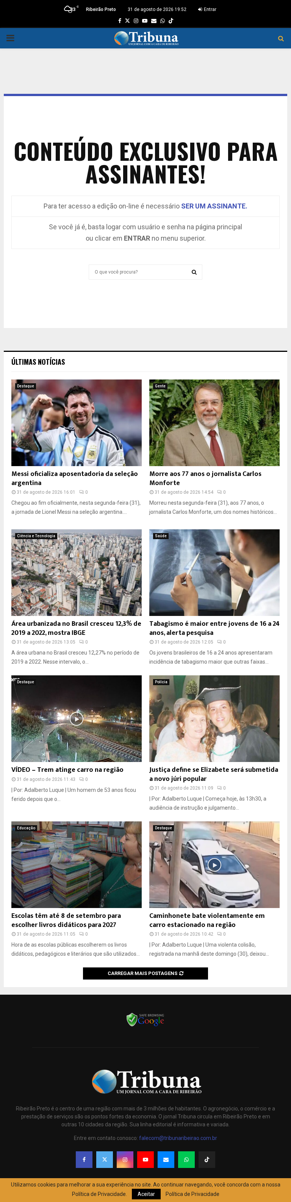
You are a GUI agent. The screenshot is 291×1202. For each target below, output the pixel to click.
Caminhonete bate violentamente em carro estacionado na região (207, 920)
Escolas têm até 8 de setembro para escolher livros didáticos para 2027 (66, 920)
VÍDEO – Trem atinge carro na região (67, 770)
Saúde (161, 536)
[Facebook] (84, 1159)
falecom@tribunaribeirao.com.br (178, 1138)
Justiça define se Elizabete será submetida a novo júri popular (213, 774)
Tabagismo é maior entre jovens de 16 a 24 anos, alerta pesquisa (214, 628)
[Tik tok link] (171, 20)
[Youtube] (145, 1159)
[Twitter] (104, 1159)
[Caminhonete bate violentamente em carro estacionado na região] (214, 864)
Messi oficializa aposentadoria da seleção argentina (74, 478)
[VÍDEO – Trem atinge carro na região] (76, 718)
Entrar (209, 9)
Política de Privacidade (192, 1194)
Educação (26, 828)
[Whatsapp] (186, 1159)
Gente (160, 386)
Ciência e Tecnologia (36, 536)
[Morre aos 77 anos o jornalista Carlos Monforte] (214, 422)
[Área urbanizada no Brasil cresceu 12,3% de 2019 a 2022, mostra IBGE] (76, 572)
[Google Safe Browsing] (145, 1026)
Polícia (161, 682)
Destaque (25, 386)
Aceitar (146, 1194)
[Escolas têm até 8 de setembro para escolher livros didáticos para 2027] (76, 864)
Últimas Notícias (38, 362)
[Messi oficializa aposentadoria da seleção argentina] (76, 422)
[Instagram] (125, 1159)
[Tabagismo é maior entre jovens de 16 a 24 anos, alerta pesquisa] (214, 572)
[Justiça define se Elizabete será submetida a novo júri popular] (214, 718)
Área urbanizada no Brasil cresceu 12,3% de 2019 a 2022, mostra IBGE (76, 628)
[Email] (166, 1159)
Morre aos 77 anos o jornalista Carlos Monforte (205, 478)
